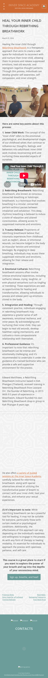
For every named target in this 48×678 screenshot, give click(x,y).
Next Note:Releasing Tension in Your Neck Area (37, 597)
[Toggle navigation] (3, 6)
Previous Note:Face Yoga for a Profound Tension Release (12, 597)
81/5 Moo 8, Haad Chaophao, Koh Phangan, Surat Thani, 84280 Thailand (24, 675)
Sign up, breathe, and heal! (24, 577)
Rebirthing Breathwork (14, 47)
